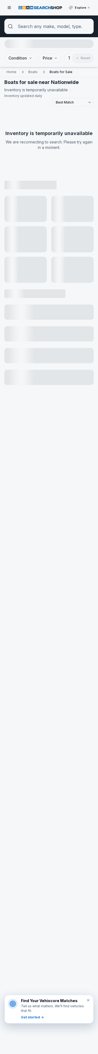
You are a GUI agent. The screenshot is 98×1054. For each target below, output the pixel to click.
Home (11, 72)
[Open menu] (9, 7)
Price (47, 58)
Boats (33, 72)
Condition (17, 58)
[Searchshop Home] (40, 7)
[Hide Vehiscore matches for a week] (88, 1000)
